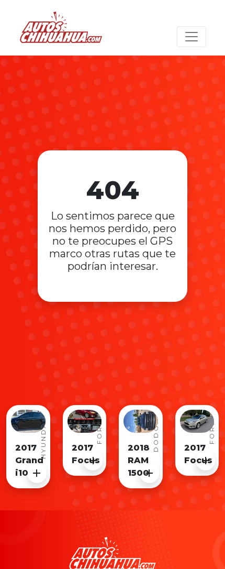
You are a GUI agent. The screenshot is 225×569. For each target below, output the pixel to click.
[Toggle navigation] (191, 36)
